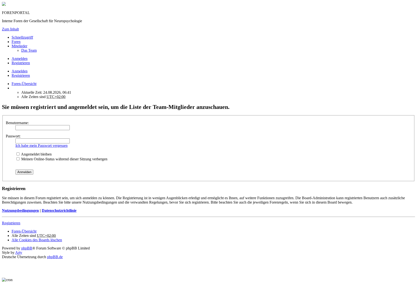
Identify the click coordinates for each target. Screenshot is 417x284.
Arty (18, 252)
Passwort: (13, 136)
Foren (16, 42)
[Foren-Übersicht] (4, 4)
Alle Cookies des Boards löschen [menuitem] (37, 240)
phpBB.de (55, 257)
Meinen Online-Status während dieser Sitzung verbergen (63, 159)
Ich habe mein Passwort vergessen (41, 145)
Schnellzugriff (22, 37)
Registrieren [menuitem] (21, 63)
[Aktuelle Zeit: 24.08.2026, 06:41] (13, 88)
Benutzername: (17, 123)
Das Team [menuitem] (29, 50)
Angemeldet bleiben (36, 154)
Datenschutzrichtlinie (59, 210)
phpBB (26, 248)
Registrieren (21, 75)
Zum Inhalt (10, 29)
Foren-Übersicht (24, 231)
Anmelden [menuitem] (20, 59)
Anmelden (20, 71)
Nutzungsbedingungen (20, 210)
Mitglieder (19, 46)
